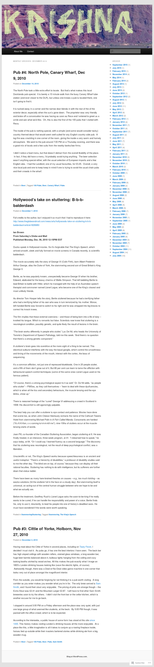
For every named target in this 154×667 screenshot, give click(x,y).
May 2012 (116, 109)
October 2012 (118, 93)
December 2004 (119, 239)
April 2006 (117, 204)
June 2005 (117, 223)
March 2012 (117, 115)
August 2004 (118, 252)
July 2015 (116, 67)
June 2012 (117, 106)
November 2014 (119, 74)
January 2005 (118, 236)
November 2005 (119, 217)
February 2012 (119, 118)
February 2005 (119, 233)
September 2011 (119, 131)
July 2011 (116, 137)
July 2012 (116, 103)
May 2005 (116, 226)
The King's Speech (68, 514)
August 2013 (118, 83)
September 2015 (119, 64)
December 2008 (119, 188)
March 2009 (117, 179)
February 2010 (119, 169)
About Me (18, 51)
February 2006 (119, 211)
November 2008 (119, 192)
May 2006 (116, 201)
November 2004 (119, 242)
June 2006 (117, 198)
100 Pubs (38, 185)
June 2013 (117, 90)
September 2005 (119, 220)
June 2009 (117, 176)
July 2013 (116, 87)
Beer (23, 185)
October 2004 (118, 246)
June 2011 (117, 141)
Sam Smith (57, 641)
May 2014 (116, 77)
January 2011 (118, 153)
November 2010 (119, 160)
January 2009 (118, 185)
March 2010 (117, 166)
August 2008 (118, 195)
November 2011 (119, 125)
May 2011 (116, 144)
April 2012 (117, 112)
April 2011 (117, 147)
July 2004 (116, 255)
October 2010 (118, 163)
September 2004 (119, 249)
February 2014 (119, 80)
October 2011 (118, 128)
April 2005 (117, 230)
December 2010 (119, 157)
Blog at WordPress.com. (77, 656)
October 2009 (118, 172)
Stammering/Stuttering (31, 514)
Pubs (62, 185)
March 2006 (117, 207)
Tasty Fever (85, 546)
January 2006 (118, 214)
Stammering (54, 514)
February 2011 (119, 150)
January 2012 (118, 121)
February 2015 (119, 71)
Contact (30, 51)
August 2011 (118, 134)
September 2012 (119, 96)
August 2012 (118, 99)
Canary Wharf (53, 185)
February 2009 (119, 182)
